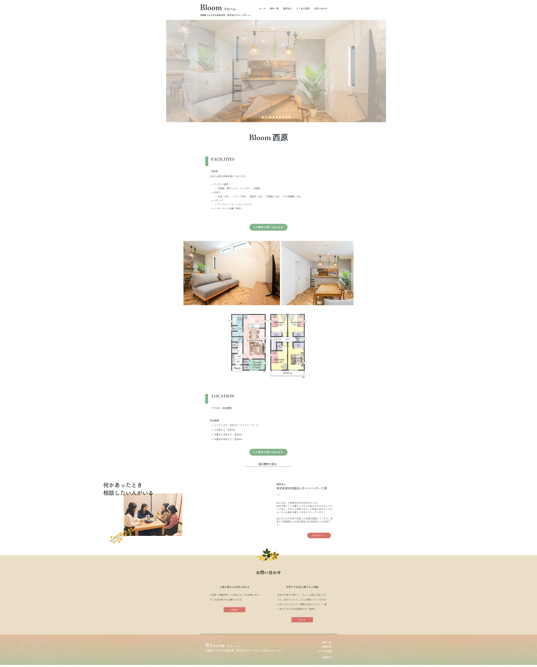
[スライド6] (280, 117)
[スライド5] (266, 117)
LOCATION (222, 396)
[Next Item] (348, 273)
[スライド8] (286, 117)
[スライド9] (289, 117)
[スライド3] (269, 117)
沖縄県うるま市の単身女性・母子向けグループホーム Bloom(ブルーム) (244, 650)
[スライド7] (283, 117)
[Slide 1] (263, 117)
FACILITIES (222, 160)
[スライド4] (273, 117)
